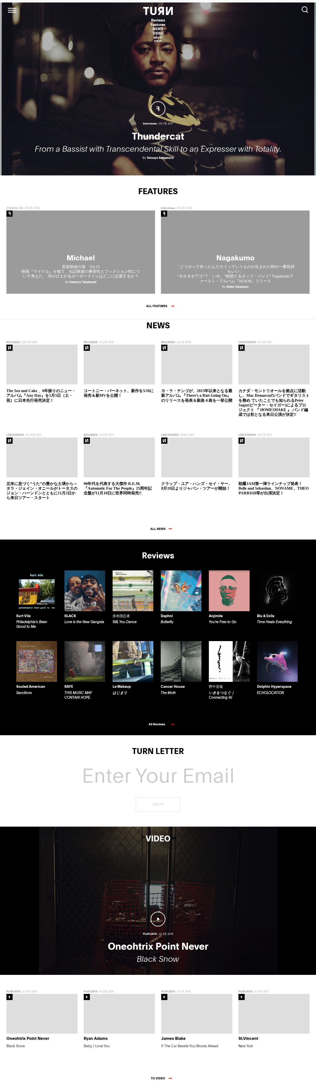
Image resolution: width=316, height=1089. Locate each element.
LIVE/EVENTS (247, 342)
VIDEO (158, 33)
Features (158, 24)
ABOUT (158, 37)
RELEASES (13, 342)
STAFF (158, 41)
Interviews (168, 208)
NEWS (158, 28)
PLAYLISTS (13, 991)
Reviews (158, 20)
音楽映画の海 (14, 208)
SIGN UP (158, 804)
